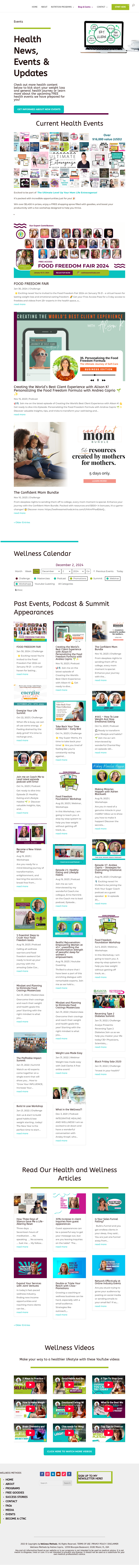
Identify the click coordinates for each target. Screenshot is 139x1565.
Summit (35, 1065)
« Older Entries (22, 522)
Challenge (34, 288)
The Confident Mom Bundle (36, 492)
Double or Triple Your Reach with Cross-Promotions (68, 1286)
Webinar (76, 803)
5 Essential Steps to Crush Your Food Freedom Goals (28, 938)
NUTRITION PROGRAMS (61, 7)
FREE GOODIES (15, 1492)
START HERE (120, 7)
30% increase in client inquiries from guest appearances (68, 1221)
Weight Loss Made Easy (69, 1053)
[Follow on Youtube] (58, 1474)
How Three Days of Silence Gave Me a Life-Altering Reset (30, 1221)
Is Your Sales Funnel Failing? (106, 1220)
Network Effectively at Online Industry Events (108, 1282)
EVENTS (10, 1514)
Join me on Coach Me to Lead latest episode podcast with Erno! (30, 779)
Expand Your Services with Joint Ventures (29, 1284)
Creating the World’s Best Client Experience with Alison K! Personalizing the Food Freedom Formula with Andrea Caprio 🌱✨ (67, 390)
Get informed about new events (38, 109)
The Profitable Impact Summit (29, 1059)
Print (19, 591)
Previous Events (104, 571)
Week (28, 571)
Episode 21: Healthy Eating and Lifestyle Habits (67, 872)
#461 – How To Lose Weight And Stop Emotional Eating (107, 719)
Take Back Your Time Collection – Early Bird (68, 727)
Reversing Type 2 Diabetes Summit (104, 1015)
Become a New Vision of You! (29, 850)
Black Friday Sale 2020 (108, 1061)
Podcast (33, 399)
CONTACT (101, 7)
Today (120, 571)
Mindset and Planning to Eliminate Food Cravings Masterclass (29, 988)
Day (36, 571)
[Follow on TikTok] (64, 1474)
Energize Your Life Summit (27, 712)
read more (20, 304)
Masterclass (37, 995)
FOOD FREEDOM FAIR (31, 284)
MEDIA (10, 1510)
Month (18, 571)
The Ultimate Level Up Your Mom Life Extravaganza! (67, 192)
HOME (34, 7)
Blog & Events (84, 7)
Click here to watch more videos (69, 1451)
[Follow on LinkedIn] (53, 1474)
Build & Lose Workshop (30, 1106)
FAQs (9, 1505)
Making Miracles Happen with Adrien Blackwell (106, 792)
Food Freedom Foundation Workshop (68, 797)
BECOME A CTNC (16, 1518)
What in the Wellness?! (69, 1109)
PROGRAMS (13, 1488)
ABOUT (44, 7)
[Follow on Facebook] (42, 1474)
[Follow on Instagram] (47, 1474)
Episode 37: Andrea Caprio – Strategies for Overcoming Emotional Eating (108, 869)
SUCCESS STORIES (17, 1497)
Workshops (23, 860)
